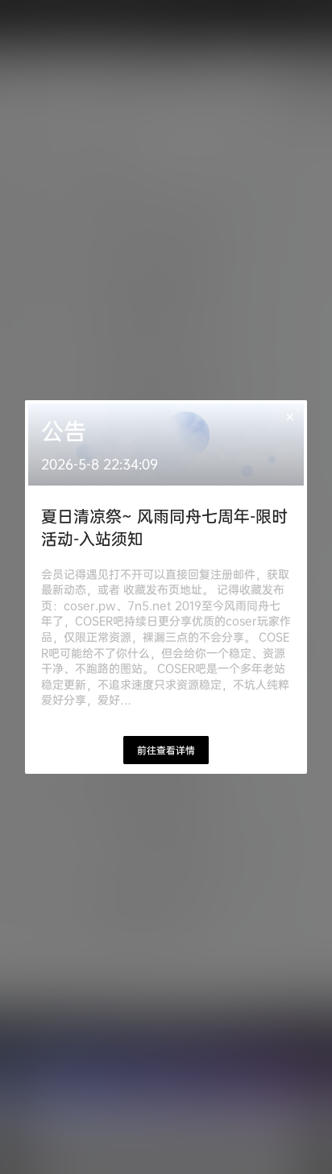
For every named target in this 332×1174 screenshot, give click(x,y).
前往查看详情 (166, 750)
